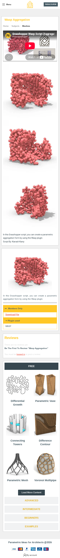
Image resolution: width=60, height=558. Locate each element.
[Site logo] (30, 4)
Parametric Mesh (17, 480)
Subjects (15, 26)
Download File (12, 314)
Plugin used (14, 320)
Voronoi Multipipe (45, 480)
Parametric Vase (45, 401)
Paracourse (50, 4)
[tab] (31, 366)
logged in (21, 354)
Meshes (26, 26)
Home (6, 26)
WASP (8, 326)
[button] (30, 320)
